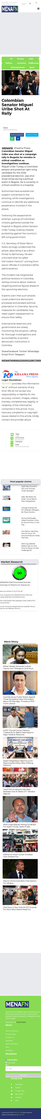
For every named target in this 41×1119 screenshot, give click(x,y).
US (8, 59)
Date (5, 128)
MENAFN (7, 148)
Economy (21, 63)
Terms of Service (11, 1031)
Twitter (18, 1088)
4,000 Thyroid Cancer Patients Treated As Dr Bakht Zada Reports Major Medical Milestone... (18, 732)
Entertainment (14, 67)
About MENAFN (11, 1044)
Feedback (9, 1050)
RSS (16, 1101)
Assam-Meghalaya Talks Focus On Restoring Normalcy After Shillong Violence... (18, 763)
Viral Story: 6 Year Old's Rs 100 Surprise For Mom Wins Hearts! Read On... (20, 908)
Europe (20, 59)
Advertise (9, 1041)
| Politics (8, 63)
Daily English (12, 1060)
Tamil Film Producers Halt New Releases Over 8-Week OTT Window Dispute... (19, 791)
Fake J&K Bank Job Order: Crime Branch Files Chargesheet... (29, 499)
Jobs (7, 1047)
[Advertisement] (20, 33)
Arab (30, 59)
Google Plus (19, 1091)
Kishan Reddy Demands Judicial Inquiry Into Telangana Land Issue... (18, 667)
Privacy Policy (10, 1034)
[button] (30, 3)
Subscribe (23, 1075)
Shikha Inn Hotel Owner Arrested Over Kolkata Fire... (17, 856)
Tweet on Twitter (32, 135)
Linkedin (18, 1097)
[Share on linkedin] (18, 139)
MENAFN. (17, 1112)
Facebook (19, 1084)
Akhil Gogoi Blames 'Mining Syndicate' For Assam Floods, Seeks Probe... (19, 826)
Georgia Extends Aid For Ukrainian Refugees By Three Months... (30, 510)
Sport (31, 67)
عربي (24, 3)
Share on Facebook (17, 135)
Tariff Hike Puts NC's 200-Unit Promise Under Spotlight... (29, 489)
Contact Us (9, 1037)
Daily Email (19, 1094)
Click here (21, 1022)
